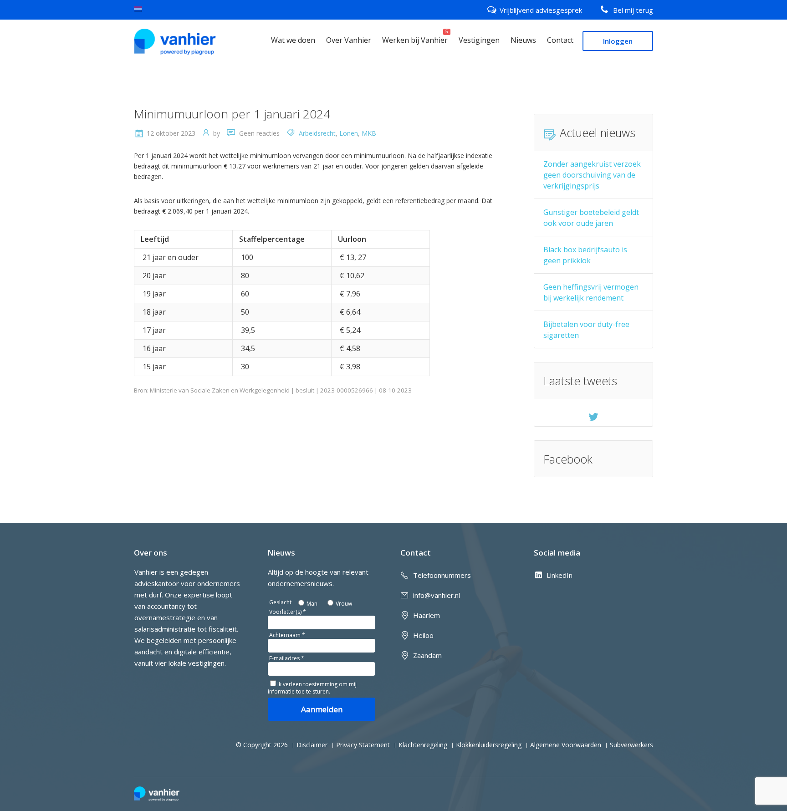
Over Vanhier (348, 40)
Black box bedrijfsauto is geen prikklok (585, 255)
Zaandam (427, 655)
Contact (560, 40)
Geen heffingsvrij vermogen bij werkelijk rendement (591, 292)
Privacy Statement (363, 745)
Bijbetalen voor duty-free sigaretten (586, 329)
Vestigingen (479, 40)
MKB (369, 133)
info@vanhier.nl (436, 595)
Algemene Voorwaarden (565, 745)
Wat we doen (293, 40)
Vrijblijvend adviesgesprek (541, 10)
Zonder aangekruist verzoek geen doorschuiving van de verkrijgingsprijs (592, 175)
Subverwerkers (631, 745)
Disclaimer (311, 745)
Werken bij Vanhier (415, 40)
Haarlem (426, 615)
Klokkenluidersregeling (488, 745)
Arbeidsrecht (317, 133)
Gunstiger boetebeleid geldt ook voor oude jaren (591, 217)
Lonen (348, 133)
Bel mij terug (633, 10)
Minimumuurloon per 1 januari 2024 (232, 114)
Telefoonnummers (442, 575)
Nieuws (523, 40)
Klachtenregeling (423, 745)
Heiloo (423, 635)
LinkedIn (559, 575)
